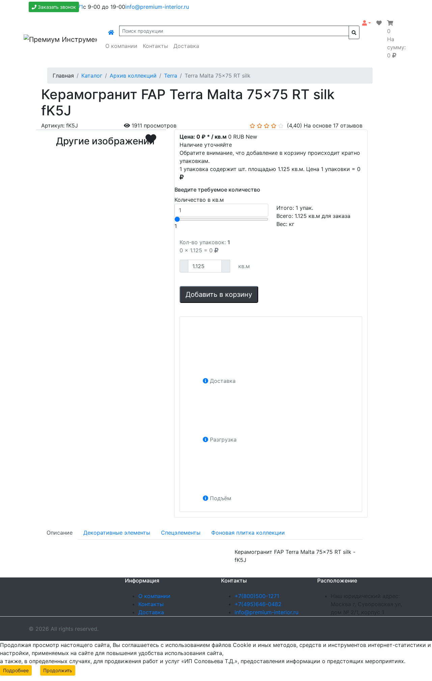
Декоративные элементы (116, 532)
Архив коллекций (133, 75)
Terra (170, 75)
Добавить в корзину (219, 294)
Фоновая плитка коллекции (248, 532)
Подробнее (16, 670)
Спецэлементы (180, 532)
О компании (121, 45)
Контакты (155, 45)
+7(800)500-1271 (257, 596)
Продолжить (57, 670)
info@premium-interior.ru (157, 6)
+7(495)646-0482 (258, 604)
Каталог (91, 75)
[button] (366, 23)
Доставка (186, 45)
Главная (63, 75)
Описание (60, 532)
